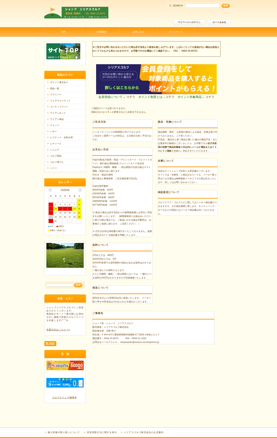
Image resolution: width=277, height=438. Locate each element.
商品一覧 (54, 88)
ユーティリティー (59, 106)
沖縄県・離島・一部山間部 (112, 274)
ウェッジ (54, 125)
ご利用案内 (100, 32)
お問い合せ (138, 32)
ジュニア (54, 150)
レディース (55, 143)
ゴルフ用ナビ (57, 162)
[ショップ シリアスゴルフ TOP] (63, 58)
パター (53, 131)
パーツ (53, 168)
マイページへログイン (189, 22)
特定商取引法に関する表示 (102, 432)
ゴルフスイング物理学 (64, 397)
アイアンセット (58, 113)
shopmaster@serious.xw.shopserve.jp (139, 342)
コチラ (130, 96)
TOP (63, 32)
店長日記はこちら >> (58, 329)
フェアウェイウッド (60, 100)
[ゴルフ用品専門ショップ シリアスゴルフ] (76, 17)
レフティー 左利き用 (61, 137)
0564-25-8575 (111, 338)
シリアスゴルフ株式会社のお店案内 (144, 432)
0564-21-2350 (139, 338)
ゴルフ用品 (55, 156)
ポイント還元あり (59, 82)
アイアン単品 (57, 119)
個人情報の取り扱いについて (64, 432)
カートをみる (219, 22)
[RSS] (50, 344)
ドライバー (55, 94)
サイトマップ (176, 32)
